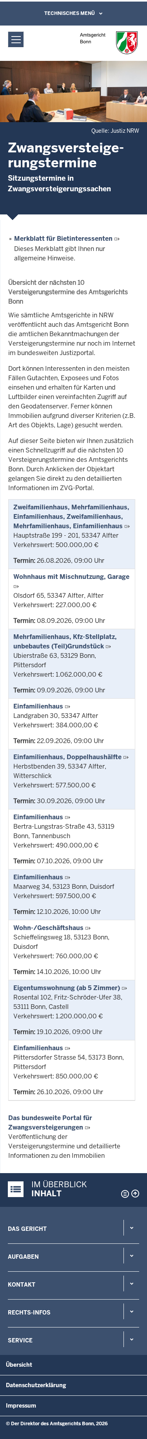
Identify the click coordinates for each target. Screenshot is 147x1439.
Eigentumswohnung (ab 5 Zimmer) (66, 988)
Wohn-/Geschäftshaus (48, 928)
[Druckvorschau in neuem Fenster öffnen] (123, 1194)
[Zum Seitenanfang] (135, 1193)
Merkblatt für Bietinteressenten (63, 238)
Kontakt (21, 1284)
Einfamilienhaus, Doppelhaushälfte (67, 757)
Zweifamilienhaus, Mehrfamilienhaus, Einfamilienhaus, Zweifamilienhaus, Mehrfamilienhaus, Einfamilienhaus (71, 516)
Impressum (21, 1405)
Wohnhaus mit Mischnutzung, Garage (71, 577)
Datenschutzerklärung (36, 1385)
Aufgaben (23, 1256)
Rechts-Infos (29, 1312)
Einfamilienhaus (38, 706)
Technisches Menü (69, 13)
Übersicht (19, 1364)
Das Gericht (27, 1228)
